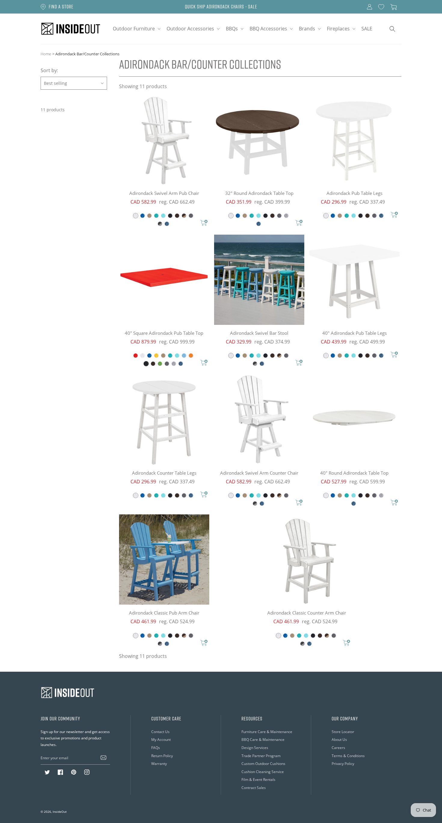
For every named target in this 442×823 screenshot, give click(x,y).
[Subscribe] (103, 757)
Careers (338, 747)
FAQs (155, 747)
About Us (339, 739)
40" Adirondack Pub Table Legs (354, 333)
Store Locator (343, 731)
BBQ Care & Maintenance (262, 739)
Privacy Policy (343, 763)
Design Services (254, 747)
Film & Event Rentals (258, 779)
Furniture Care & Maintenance (266, 731)
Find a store (61, 6)
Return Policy (162, 755)
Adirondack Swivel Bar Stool (259, 333)
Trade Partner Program (261, 755)
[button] (136, 28)
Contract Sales (253, 787)
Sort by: (49, 70)
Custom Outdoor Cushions (263, 763)
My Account (161, 739)
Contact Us (160, 731)
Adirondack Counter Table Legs (164, 473)
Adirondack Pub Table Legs (354, 193)
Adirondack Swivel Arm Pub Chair (164, 193)
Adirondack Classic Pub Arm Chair (164, 613)
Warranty (159, 763)
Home (46, 53)
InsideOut (60, 811)
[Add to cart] (203, 223)
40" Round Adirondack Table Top (354, 473)
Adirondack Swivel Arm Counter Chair (259, 473)
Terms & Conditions (348, 755)
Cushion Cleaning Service (262, 771)
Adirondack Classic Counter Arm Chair (306, 613)
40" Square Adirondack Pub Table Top (164, 333)
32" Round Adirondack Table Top (259, 193)
